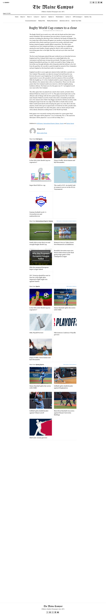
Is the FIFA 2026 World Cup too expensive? (39, 161)
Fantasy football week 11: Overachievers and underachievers (38, 214)
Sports (43, 17)
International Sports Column (51, 123)
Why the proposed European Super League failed (39, 268)
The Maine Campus (53, 7)
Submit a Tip (87, 17)
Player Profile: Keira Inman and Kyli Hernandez (64, 161)
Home (16, 17)
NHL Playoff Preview (36, 333)
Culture (36, 17)
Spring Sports (70, 123)
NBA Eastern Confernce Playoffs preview (65, 334)
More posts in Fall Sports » (71, 139)
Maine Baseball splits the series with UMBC (64, 309)
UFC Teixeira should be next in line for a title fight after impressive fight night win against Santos (39, 278)
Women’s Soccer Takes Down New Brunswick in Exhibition (64, 243)
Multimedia (59, 17)
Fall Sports (40, 123)
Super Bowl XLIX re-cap (37, 185)
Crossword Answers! (30, 21)
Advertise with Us (64, 21)
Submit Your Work (76, 21)
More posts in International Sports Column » (67, 221)
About (22, 17)
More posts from (42, 133)
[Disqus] (53, 462)
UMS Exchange (77, 17)
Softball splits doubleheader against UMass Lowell (38, 412)
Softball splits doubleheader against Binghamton (63, 387)
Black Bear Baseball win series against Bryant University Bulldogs (64, 413)
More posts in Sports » (72, 286)
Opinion (50, 17)
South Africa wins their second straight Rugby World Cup (39, 243)
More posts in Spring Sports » (70, 364)
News (28, 17)
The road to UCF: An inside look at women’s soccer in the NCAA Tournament (64, 187)
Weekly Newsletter (52, 21)
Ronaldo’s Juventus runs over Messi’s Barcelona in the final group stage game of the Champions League (64, 253)
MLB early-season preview (38, 438)
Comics (67, 17)
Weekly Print (41, 21)
